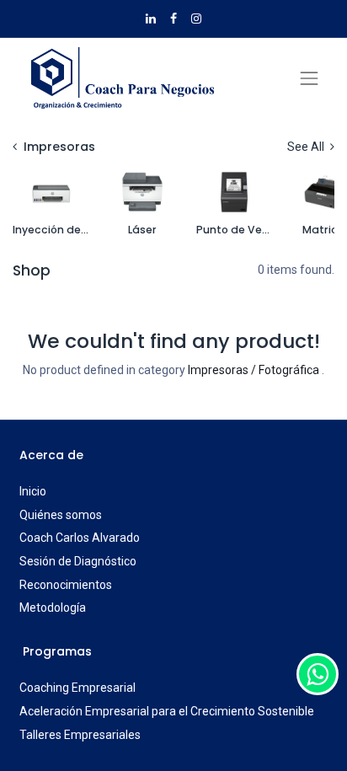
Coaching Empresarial (77, 687)
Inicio (32, 491)
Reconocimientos (65, 585)
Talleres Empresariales (80, 735)
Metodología (52, 607)
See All (307, 146)
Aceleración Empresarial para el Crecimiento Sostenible (166, 711)
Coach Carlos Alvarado (79, 537)
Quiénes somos (60, 515)
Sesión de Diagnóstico (77, 561)
